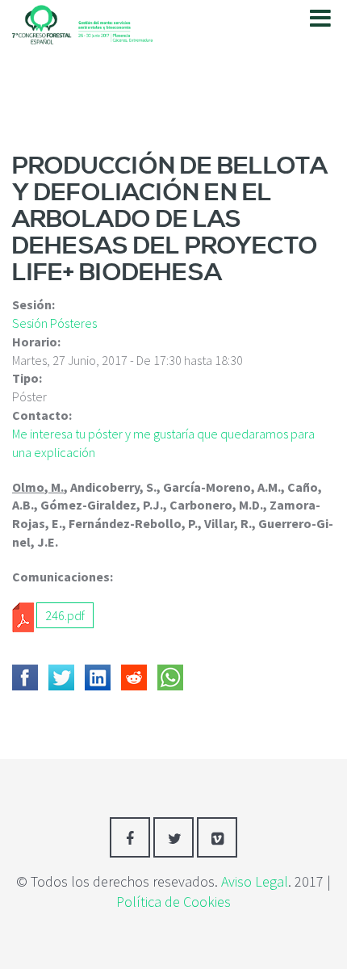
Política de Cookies (173, 901)
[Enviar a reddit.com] (134, 677)
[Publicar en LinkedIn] (98, 677)
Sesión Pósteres (54, 323)
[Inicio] (82, 22)
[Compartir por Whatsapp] (170, 677)
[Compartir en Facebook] (25, 677)
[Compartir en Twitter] (61, 677)
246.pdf (65, 615)
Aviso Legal (254, 881)
